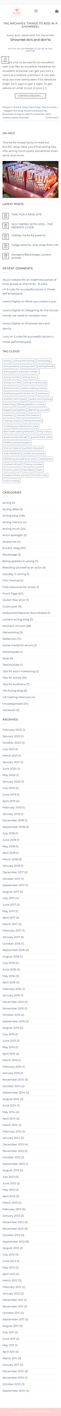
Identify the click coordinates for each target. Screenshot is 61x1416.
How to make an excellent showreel (23, 448)
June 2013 (9, 1183)
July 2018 (9, 833)
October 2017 (11, 878)
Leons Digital (11, 301)
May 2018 (9, 846)
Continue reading (30, 96)
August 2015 (11, 1027)
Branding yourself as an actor (22, 567)
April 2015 (9, 1053)
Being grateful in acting (31, 404)
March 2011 (10, 1358)
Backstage (10, 554)
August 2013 (11, 1170)
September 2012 (14, 1241)
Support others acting (16, 475)
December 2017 (13, 872)
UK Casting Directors (17, 697)
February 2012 (12, 1287)
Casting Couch (12, 420)
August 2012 (11, 1248)
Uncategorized (13, 703)
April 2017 (9, 917)
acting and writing (24, 360)
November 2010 (13, 1377)
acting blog (44, 360)
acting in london (29, 371)
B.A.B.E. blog (14, 35)
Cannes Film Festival (28, 415)
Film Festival (11, 580)
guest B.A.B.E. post (41, 437)
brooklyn (8, 415)
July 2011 (8, 1332)
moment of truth (13, 464)
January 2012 (11, 1293)
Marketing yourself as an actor (20, 459)
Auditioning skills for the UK (19, 393)
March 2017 (10, 924)
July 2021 (9, 749)
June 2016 (9, 969)
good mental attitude (15, 437)
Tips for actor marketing (19, 671)
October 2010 (12, 1384)
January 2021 (11, 762)
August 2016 (11, 956)
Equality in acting (14, 574)
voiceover (9, 710)
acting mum (30, 377)
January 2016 (11, 995)
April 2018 (9, 852)
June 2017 (9, 904)
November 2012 (13, 1228)
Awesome (9, 541)
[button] (36, 11)
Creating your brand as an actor (21, 426)
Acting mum (11, 528)
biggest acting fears (14, 410)
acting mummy (12, 382)
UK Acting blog (13, 690)
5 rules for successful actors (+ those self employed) (29, 291)
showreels (8, 114)
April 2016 (9, 982)
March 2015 (10, 1060)
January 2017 (11, 937)
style (40, 470)
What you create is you (40, 301)
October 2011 (11, 1312)
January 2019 (11, 814)
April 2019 (9, 801)
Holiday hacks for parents (28, 235)
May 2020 (9, 775)
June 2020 (10, 768)
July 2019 (9, 788)
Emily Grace (43, 431)
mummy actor (11, 470)
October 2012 (11, 1235)
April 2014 (9, 1118)
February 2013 (12, 1209)
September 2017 (14, 885)
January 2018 (11, 865)
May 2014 (9, 1112)
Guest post (10, 606)
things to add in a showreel (29, 114)
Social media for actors (18, 645)
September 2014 (14, 1092)
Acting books (11, 366)
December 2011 (13, 1299)
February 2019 (12, 807)
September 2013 (14, 1164)
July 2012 (9, 1254)
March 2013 (10, 1202)
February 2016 (12, 989)
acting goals (10, 371)
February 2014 (12, 1131)
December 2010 (13, 1371)
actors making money (34, 388)
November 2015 (13, 1008)
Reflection (10, 639)
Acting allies (11, 509)
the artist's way (39, 475)
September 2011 (13, 1319)
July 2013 (9, 1176)
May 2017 (9, 911)
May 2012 (9, 1267)
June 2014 (9, 1105)
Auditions (42, 393)
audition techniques (15, 399)
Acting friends (46, 366)
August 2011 (11, 1326)
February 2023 (12, 729)
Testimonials (11, 664)
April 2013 (9, 1196)
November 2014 (13, 1079)
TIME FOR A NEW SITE (26, 214)
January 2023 (11, 736)
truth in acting (11, 480)
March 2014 (10, 1125)
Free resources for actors (19, 587)
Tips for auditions (14, 684)
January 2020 (12, 781)
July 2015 (9, 1034)
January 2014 (11, 1137)
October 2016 (12, 943)
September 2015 (14, 1021)
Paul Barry (28, 470)
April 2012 (9, 1274)
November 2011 (13, 1306)
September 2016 (14, 950)
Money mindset (34, 464)
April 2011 (9, 1351)
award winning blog (40, 399)
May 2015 (9, 1047)
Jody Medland (11, 453)
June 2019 (9, 794)
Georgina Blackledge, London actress (31, 256)
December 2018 (13, 820)
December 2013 (13, 1144)
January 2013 (11, 1215)
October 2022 (12, 742)
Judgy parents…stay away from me (34, 244)
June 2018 (9, 839)
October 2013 (11, 1157)
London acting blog (33, 453)
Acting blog (10, 515)
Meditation (46, 459)
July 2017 (9, 898)
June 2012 (9, 1261)
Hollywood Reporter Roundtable (25, 612)
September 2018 (14, 827)
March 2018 (10, 859)
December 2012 (13, 1222)
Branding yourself (38, 410)
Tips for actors (45, 35)
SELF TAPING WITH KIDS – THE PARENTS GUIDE (32, 226)
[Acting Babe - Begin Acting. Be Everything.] (17, 11)
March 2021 (10, 755)
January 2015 (11, 1073)
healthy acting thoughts (17, 442)
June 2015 (9, 1040)
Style (6, 658)
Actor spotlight (13, 535)
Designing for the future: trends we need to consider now (30, 313)
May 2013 (9, 1189)
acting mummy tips (35, 382)
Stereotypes (11, 651)
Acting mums (11, 388)
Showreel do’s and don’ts (30, 40)
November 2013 (13, 1151)
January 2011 (11, 1364)
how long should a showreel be (30, 110)
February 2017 (12, 930)
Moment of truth (14, 626)
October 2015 (11, 1014)
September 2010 (14, 1390)
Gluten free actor (14, 600)
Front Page (28, 35)
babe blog (9, 404)
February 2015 (12, 1066)
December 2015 (13, 1001)
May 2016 (9, 976)
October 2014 (12, 1086)
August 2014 (11, 1099)
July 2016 (9, 963)
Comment (52, 117)
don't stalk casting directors (19, 431)
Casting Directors (32, 420)
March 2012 (10, 1280)
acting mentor (11, 377)
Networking (11, 632)
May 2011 (8, 1345)
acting (7, 360)
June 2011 (9, 1338)
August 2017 (11, 891)
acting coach (28, 366)
